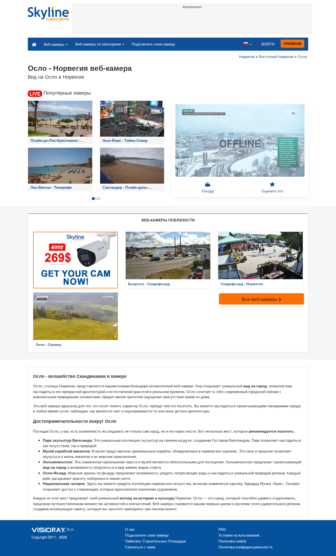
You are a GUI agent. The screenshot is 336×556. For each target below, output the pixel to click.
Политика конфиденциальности (245, 546)
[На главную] (34, 44)
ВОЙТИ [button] (268, 43)
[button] (247, 44)
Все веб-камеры (260, 298)
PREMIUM (292, 43)
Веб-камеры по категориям (98, 43)
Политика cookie (232, 540)
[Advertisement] (192, 21)
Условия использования (238, 535)
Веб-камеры (54, 44)
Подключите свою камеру (153, 43)
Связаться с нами (140, 546)
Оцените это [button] (272, 190)
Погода (208, 190)
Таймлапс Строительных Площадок (155, 540)
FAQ (222, 529)
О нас (130, 529)
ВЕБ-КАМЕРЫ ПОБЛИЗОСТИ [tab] (168, 220)
